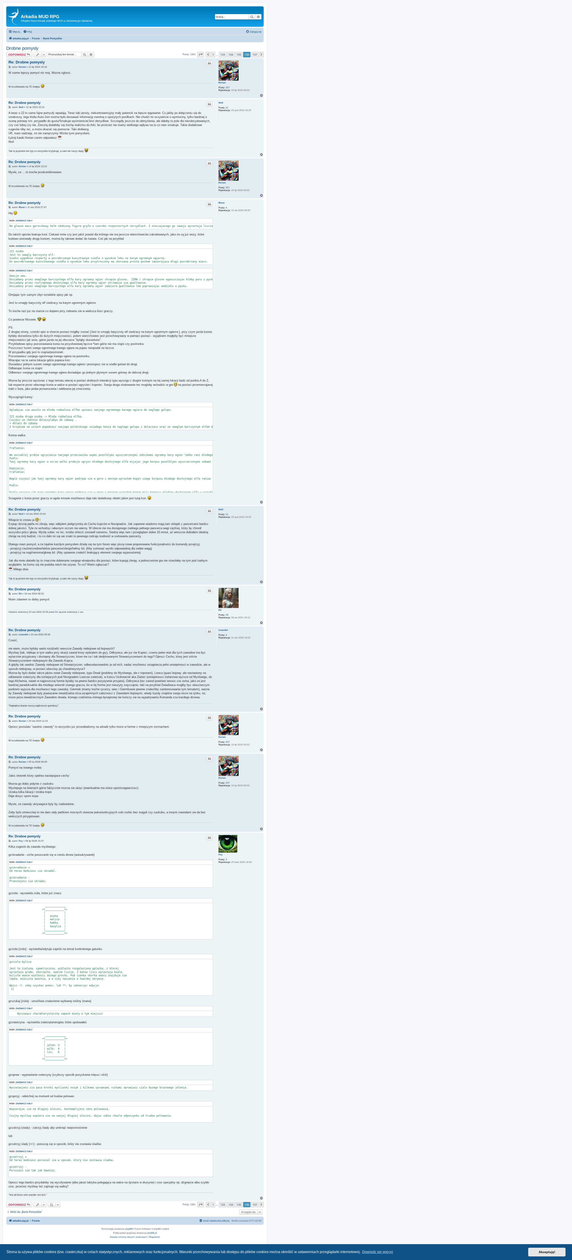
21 (227, 107)
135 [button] (238, 54)
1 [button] (213, 54)
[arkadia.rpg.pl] (14, 16)
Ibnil (221, 102)
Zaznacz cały (24, 220)
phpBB (128, 1229)
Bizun (222, 202)
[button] (200, 54)
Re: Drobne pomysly (26, 62)
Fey (221, 854)
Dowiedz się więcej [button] (377, 1252)
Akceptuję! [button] (547, 1252)
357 (228, 87)
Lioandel (223, 630)
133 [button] (222, 54)
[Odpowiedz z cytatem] (209, 63)
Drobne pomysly (22, 48)
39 (227, 615)
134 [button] (230, 54)
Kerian (222, 82)
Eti (220, 610)
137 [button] (254, 54)
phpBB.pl (152, 1233)
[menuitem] (27, 31)
